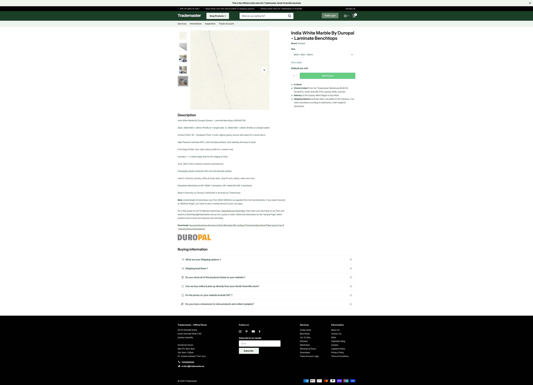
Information (337, 324)
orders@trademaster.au (193, 366)
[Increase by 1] (297, 73)
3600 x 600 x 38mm (303, 54)
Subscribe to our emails (250, 338)
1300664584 (188, 362)
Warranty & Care (275, 225)
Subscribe (249, 351)
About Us (335, 330)
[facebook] (259, 331)
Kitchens (304, 341)
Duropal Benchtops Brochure (203, 225)
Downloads (305, 352)
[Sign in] (346, 16)
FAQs (333, 337)
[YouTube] (253, 331)
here (240, 203)
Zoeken (289, 16)
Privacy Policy (337, 352)
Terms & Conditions (340, 356)
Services (304, 324)
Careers (334, 345)
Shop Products (217, 16)
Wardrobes (305, 345)
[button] (264, 70)
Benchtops (305, 333)
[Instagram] (240, 331)
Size (293, 49)
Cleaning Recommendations (191, 229)
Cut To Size (305, 337)
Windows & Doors (308, 348)
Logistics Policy (338, 348)
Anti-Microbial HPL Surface (231, 225)
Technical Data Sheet (256, 225)
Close (530, 3)
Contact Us (350, 9)
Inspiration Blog (338, 341)
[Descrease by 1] (297, 78)
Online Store (305, 330)
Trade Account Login (309, 356)
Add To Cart (327, 75)
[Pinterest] (247, 331)
